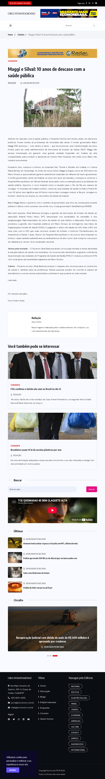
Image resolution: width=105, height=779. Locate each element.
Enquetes (44, 707)
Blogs (43, 696)
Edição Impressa (48, 702)
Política (75, 692)
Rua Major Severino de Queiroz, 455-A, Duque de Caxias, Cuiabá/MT (19, 689)
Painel (74, 704)
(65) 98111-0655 (17, 698)
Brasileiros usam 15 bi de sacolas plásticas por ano (36, 449)
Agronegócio (77, 744)
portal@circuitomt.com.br (22, 702)
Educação (45, 691)
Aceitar (12, 770)
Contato (44, 713)
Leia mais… (13, 280)
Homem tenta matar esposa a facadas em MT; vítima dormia (50, 543)
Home (10, 34)
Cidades (20, 34)
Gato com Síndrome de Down (36, 573)
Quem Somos (46, 719)
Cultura (75, 727)
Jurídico (74, 738)
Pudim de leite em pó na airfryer (37, 587)
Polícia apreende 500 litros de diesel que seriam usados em (50, 558)
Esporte (75, 733)
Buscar (92, 489)
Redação (17, 394)
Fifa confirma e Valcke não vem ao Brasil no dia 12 (36, 388)
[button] (48, 655)
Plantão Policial (79, 698)
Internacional (78, 750)
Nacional (75, 686)
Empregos (75, 721)
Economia (75, 715)
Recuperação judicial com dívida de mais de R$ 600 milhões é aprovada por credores (52, 639)
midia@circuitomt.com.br (21, 707)
